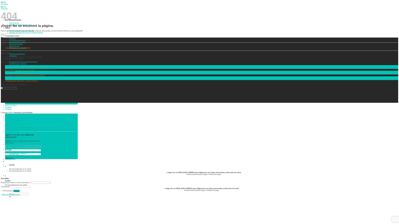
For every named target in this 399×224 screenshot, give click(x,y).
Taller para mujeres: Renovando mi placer (24, 67)
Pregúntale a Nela (12, 131)
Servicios (8, 51)
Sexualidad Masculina (17, 42)
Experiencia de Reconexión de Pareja (23, 62)
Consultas (13, 56)
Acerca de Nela (10, 105)
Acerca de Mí (14, 23)
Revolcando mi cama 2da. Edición (21, 127)
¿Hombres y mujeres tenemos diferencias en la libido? (25, 75)
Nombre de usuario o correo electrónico (16, 182)
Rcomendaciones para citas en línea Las (20, 70)
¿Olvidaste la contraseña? (10, 195)
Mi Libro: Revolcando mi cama (20, 123)
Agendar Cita (10, 159)
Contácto (8, 109)
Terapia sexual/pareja (17, 54)
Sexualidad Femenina (17, 40)
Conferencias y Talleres (17, 64)
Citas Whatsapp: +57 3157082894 (17, 48)
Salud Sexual (14, 46)
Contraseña (5, 186)
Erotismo (12, 133)
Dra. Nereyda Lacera (13, 120)
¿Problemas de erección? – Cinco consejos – (22, 81)
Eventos (8, 150)
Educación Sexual (16, 44)
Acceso (16, 191)
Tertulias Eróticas (15, 65)
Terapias (8, 107)
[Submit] (10, 196)
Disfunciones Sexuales (17, 142)
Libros (7, 28)
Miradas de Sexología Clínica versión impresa (26, 32)
